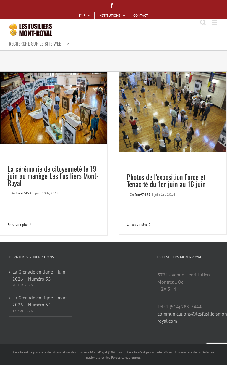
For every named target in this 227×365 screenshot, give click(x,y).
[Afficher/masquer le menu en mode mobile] (215, 22)
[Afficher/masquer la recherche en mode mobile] (203, 22)
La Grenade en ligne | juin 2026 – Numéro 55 (38, 275)
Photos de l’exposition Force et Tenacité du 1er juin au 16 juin (166, 180)
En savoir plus (18, 224)
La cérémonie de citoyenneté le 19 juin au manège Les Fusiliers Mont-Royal (53, 175)
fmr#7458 (23, 193)
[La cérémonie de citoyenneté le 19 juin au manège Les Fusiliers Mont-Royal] (53, 108)
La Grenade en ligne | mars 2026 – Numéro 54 (39, 301)
